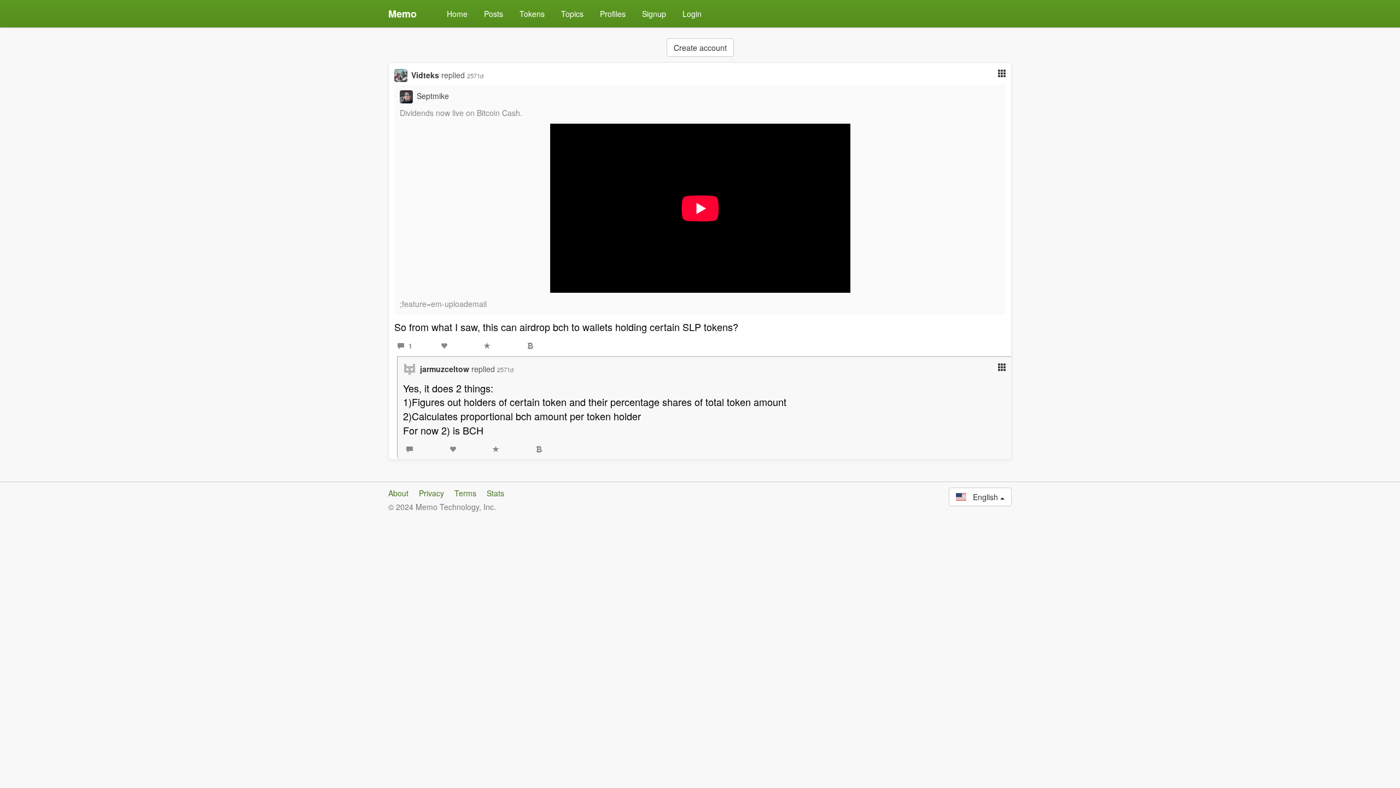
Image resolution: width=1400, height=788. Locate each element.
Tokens (532, 13)
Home (457, 13)
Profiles (613, 13)
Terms (465, 493)
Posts (493, 13)
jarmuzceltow (444, 368)
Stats (495, 493)
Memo (402, 14)
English (983, 496)
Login (692, 13)
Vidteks (425, 74)
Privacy (431, 493)
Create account (700, 47)
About (398, 493)
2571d (475, 75)
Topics (572, 13)
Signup (654, 13)
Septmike (433, 95)
